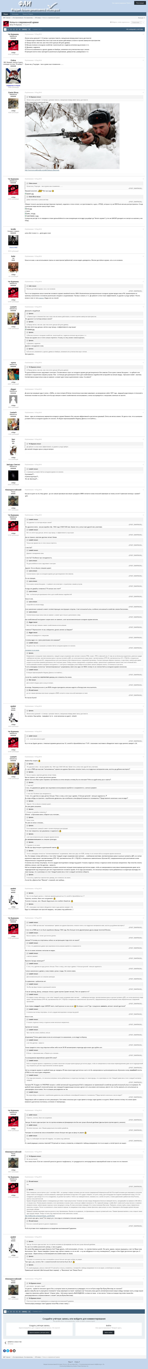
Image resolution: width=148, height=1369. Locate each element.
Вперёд (24, 29)
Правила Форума (28, 14)
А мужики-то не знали (32, 650)
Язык (70, 1362)
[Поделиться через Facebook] (4, 1350)
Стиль (77, 1362)
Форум (6, 14)
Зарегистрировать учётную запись (39, 1332)
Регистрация (140, 3)
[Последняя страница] (29, 29)
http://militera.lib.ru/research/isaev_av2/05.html (40, 1216)
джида (41, 298)
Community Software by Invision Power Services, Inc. (74, 1366)
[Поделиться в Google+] (11, 1350)
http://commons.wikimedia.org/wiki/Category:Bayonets (42, 170)
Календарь (15, 14)
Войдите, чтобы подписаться (120, 22)
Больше (141, 18)
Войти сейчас (108, 1332)
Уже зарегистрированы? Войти (121, 3)
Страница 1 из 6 (37, 29)
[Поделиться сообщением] (143, 34)
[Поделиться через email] (14, 1350)
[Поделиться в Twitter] (7, 1350)
